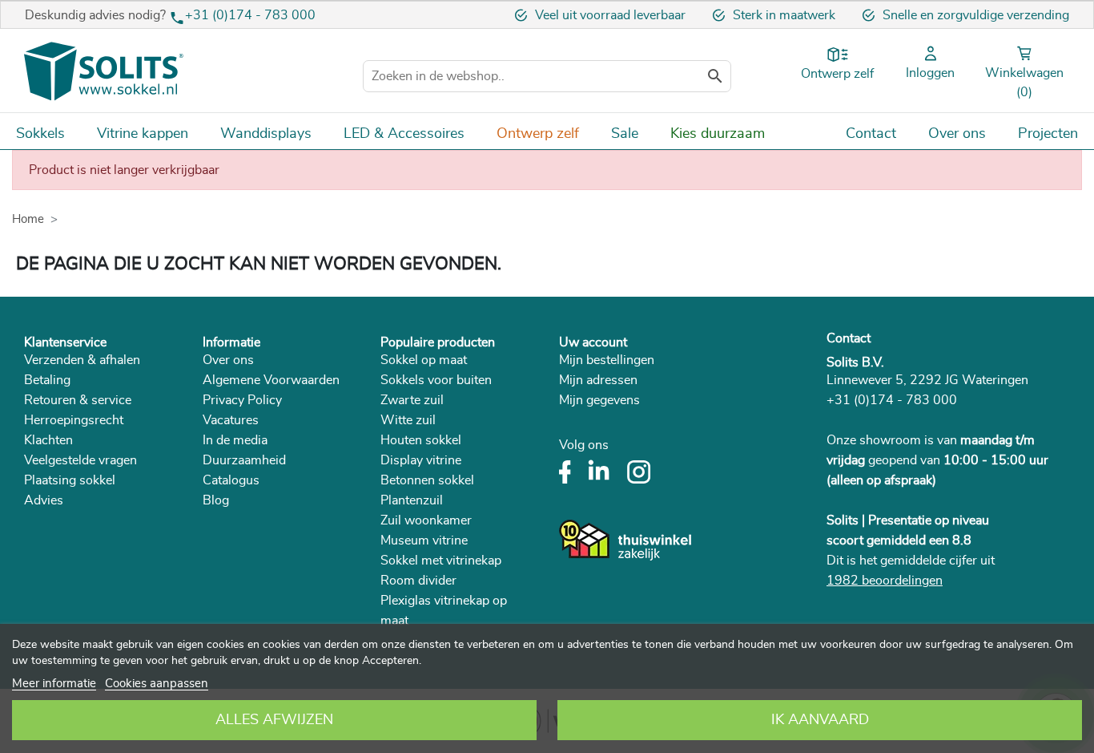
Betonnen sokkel (427, 480)
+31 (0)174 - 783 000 (250, 15)
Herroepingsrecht (73, 420)
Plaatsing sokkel (69, 480)
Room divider (418, 580)
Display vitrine (420, 460)
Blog (216, 500)
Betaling (47, 380)
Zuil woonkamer (426, 520)
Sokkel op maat (423, 360)
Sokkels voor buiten (436, 380)
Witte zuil (408, 420)
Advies (43, 500)
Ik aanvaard (820, 720)
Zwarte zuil (412, 400)
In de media (235, 440)
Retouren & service (77, 400)
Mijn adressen (598, 380)
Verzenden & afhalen (82, 360)
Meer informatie (54, 684)
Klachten (48, 440)
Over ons (228, 360)
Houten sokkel (420, 440)
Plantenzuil (411, 500)
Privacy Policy (242, 400)
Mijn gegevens (599, 400)
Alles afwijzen (274, 720)
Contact (849, 338)
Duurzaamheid (244, 460)
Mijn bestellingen (606, 360)
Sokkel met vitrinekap (440, 560)
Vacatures (231, 420)
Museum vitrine (424, 540)
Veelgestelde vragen (80, 460)
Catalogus (231, 480)
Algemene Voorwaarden (271, 380)
